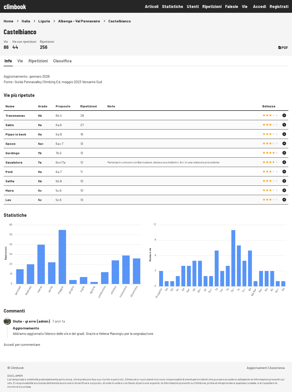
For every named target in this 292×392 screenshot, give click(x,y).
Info (8, 60)
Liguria (44, 21)
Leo (8, 200)
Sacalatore (13, 162)
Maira (9, 190)
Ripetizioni (212, 6)
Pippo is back (15, 134)
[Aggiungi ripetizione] (284, 115)
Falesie (231, 6)
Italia (26, 21)
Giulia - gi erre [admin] (31, 321)
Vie (245, 6)
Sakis (9, 125)
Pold (9, 172)
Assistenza (277, 368)
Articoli (151, 6)
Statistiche (172, 6)
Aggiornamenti (257, 368)
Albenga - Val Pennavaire (79, 21)
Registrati (279, 6)
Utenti (193, 6)
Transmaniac (15, 115)
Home (8, 21)
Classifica (62, 60)
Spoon (10, 144)
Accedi (259, 6)
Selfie (9, 181)
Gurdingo (12, 153)
